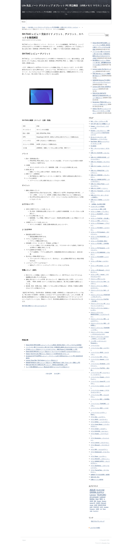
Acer (97, 499)
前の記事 (49, 374)
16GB (91, 511)
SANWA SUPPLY (97, 492)
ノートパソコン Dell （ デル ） (99, 357)
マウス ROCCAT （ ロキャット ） (100, 459)
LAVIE (101, 507)
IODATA (98, 503)
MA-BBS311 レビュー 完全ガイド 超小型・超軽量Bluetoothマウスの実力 (102, 62)
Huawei (99, 501)
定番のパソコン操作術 (97, 479)
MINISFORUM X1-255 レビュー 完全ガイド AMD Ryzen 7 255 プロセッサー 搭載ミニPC (53, 362)
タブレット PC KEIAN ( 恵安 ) (99, 241)
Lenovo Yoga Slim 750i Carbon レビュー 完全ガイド (42, 360)
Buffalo (92, 499)
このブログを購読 (95, 528)
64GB (91, 507)
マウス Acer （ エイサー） (98, 417)
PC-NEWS (93, 146)
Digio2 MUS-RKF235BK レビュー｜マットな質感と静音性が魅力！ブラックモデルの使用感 (53, 345)
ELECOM (100, 490)
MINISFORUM (102, 505)
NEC (101, 499)
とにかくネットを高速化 (97, 206)
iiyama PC (92, 503)
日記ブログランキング (97, 521)
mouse (91, 505)
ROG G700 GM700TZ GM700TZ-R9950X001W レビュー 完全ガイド (102, 95)
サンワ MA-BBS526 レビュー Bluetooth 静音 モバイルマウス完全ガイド (47, 367)
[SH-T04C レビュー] (41, 115)
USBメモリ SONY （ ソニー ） (99, 188)
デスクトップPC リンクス (98, 279)
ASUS (93, 489)
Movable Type (106, 543)
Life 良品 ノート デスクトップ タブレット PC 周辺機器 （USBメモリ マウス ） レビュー (53, 27)
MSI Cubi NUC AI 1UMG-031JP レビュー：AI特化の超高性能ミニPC (47, 365)
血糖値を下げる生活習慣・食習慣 (100, 474)
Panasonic (92, 509)
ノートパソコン (95, 345)
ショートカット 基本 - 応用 (98, 209)
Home (23, 22)
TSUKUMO (101, 494)
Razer (104, 509)
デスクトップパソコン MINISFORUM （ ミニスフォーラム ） (100, 314)
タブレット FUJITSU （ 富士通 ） (100, 218)
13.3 (101, 509)
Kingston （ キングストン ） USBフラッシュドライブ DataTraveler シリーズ (100, 132)
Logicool (102, 497)
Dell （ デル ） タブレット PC (99, 121)
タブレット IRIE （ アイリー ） (99, 221)
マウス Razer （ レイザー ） (99, 456)
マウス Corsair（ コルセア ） (99, 429)
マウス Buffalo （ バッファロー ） (100, 422)
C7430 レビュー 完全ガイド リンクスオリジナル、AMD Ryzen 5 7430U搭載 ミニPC (51, 349)
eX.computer (94, 497)
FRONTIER (96, 507)
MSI (95, 501)
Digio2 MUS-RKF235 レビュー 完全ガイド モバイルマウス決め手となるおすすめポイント (53, 351)
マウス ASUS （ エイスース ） (99, 419)
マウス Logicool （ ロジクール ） (100, 442)
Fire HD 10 (95, 511)
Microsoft (103, 503)
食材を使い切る (95, 477)
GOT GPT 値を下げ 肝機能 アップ (100, 124)
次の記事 (57, 374)
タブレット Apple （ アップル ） (100, 211)
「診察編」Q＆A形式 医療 (98, 204)
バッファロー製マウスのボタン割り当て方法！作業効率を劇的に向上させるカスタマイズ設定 (54, 347)
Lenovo (93, 494)
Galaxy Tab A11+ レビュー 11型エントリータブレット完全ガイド (102, 111)
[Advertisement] (53, 322)
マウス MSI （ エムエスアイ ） (99, 449)
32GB (95, 505)
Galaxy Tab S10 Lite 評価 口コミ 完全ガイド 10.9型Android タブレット (47, 354)
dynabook (106, 507)
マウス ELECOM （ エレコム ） (100, 431)
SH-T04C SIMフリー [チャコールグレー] (34, 306)
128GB (97, 509)
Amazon (104, 501)
